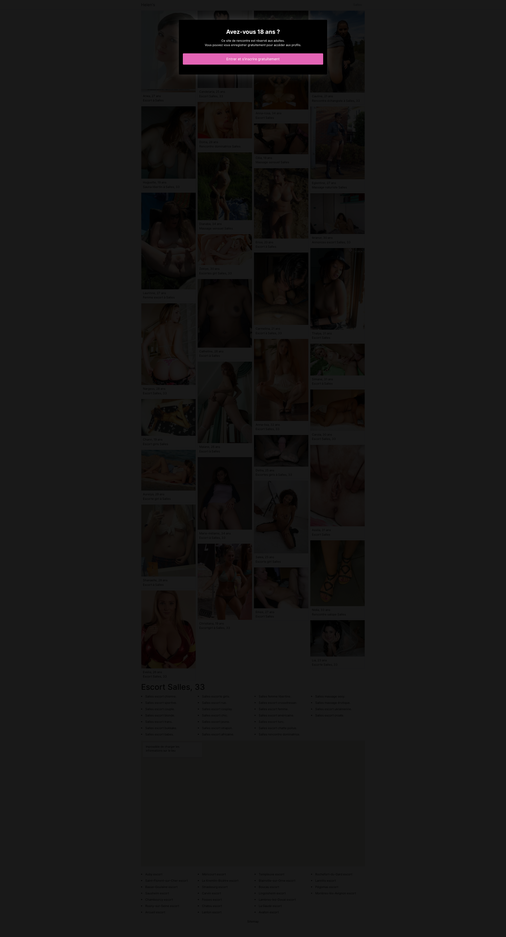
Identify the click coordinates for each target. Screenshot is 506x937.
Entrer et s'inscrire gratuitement (253, 59)
